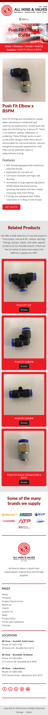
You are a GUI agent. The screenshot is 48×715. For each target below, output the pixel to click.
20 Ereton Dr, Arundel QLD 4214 (18, 648)
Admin (29, 712)
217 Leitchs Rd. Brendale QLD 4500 (19, 661)
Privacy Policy (8, 618)
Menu (25, 19)
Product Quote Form (12, 601)
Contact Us (7, 611)
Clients (5, 608)
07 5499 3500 (15, 671)
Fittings (29, 46)
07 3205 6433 (15, 658)
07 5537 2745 (15, 644)
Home (8, 46)
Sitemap (6, 625)
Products (18, 46)
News (4, 615)
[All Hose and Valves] (24, 15)
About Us (6, 604)
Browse (24, 309)
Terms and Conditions (13, 621)
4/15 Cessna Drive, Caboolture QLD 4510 (22, 675)
